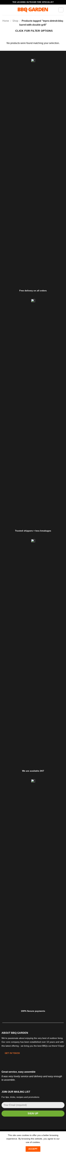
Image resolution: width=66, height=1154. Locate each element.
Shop (15, 21)
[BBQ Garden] (33, 9)
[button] (4, 9)
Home (5, 21)
